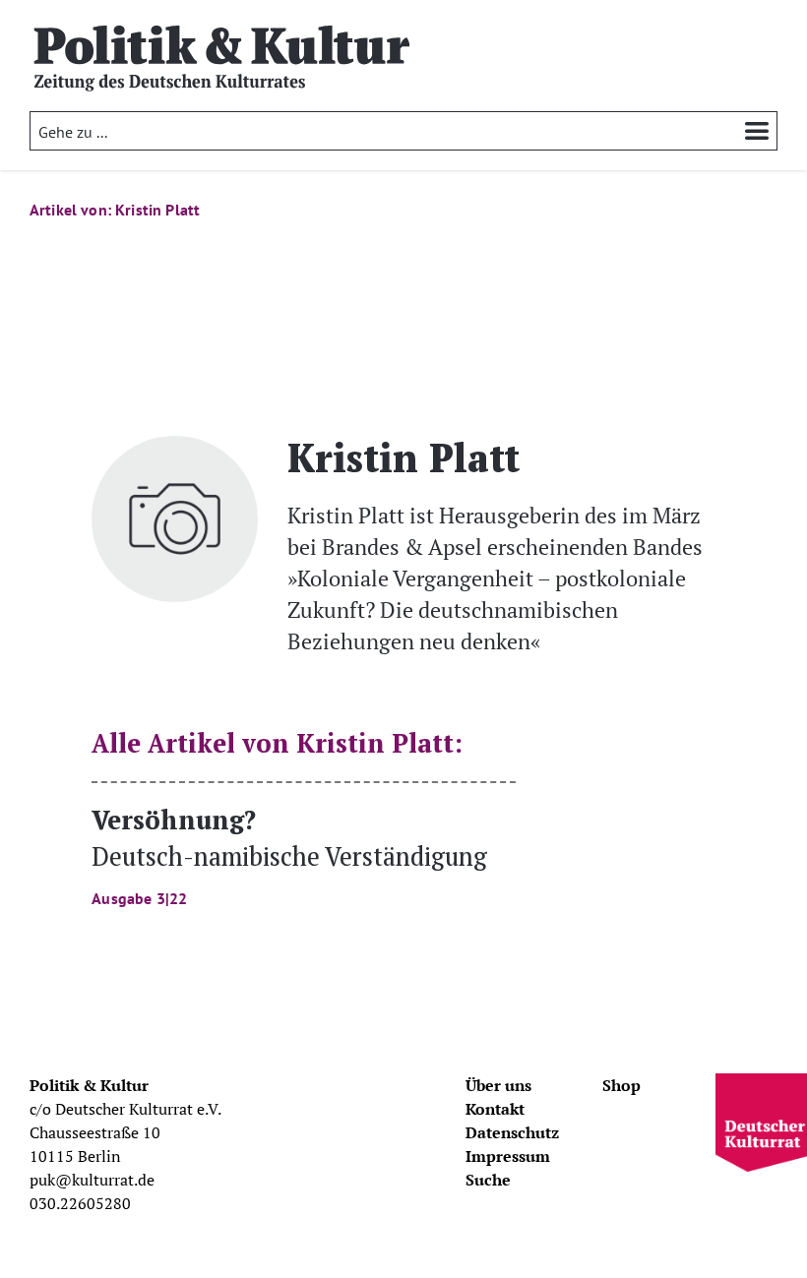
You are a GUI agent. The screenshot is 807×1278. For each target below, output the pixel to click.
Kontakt (495, 1109)
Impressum (508, 1156)
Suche (488, 1179)
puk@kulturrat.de (92, 1179)
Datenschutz (512, 1132)
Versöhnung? (289, 854)
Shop (621, 1085)
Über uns (498, 1085)
